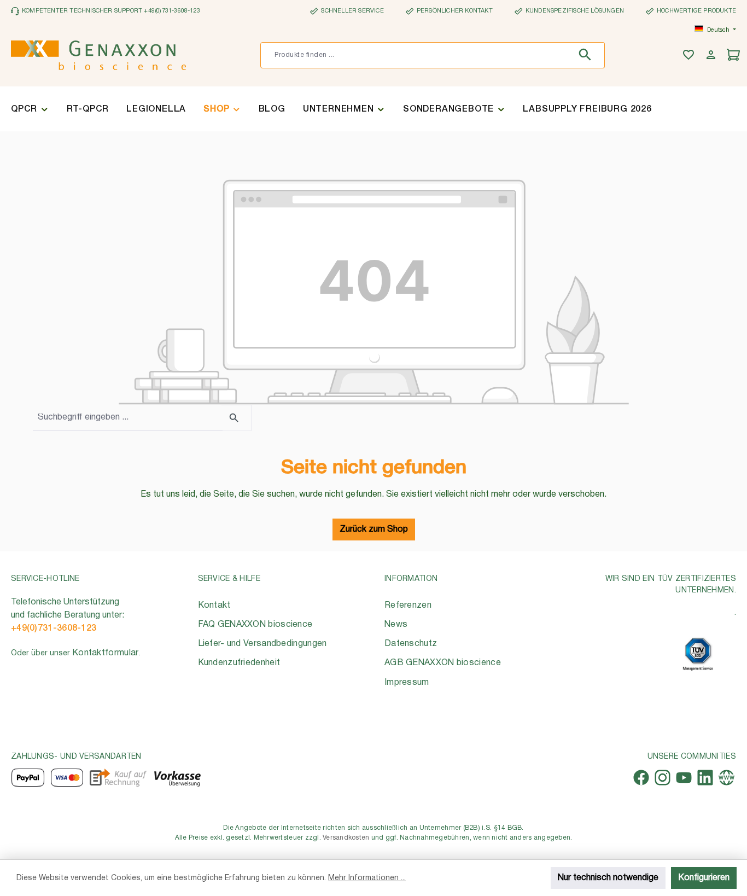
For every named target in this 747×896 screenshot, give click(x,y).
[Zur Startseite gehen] (98, 55)
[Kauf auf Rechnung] (118, 777)
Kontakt (214, 605)
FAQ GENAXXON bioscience (255, 625)
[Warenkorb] (734, 55)
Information (410, 579)
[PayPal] (28, 777)
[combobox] (415, 55)
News (395, 625)
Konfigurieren (704, 878)
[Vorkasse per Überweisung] (177, 777)
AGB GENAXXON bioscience (442, 663)
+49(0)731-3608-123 (53, 628)
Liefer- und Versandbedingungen (262, 644)
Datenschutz (410, 644)
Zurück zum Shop (374, 529)
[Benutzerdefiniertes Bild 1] (697, 654)
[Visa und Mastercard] (67, 777)
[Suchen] (587, 55)
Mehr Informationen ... (367, 878)
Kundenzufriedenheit (239, 663)
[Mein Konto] (712, 55)
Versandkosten (346, 838)
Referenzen (407, 605)
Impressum (406, 682)
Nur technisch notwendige (608, 878)
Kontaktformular (105, 653)
